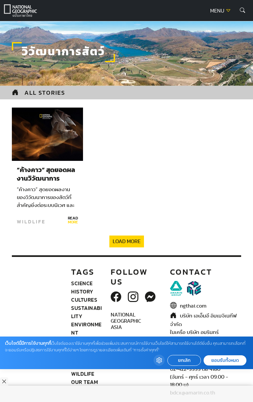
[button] (242, 10)
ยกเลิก (184, 360)
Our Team (84, 382)
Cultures (84, 300)
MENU (218, 10)
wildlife (31, 221)
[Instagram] (133, 297)
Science (82, 283)
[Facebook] (116, 297)
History (82, 291)
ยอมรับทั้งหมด (225, 360)
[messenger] (150, 297)
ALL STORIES (44, 92)
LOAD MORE (127, 241)
